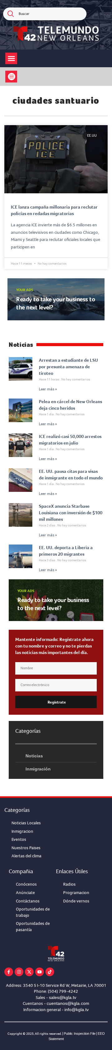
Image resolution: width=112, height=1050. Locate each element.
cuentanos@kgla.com (68, 1003)
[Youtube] (39, 972)
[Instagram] (19, 972)
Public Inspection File (80, 1033)
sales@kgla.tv (62, 997)
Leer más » (48, 389)
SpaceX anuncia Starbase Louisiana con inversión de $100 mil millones (70, 513)
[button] (11, 58)
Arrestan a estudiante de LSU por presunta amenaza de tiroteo (68, 367)
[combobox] (44, 13)
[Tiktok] (49, 972)
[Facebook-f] (8, 972)
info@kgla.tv (76, 1009)
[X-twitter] (29, 972)
